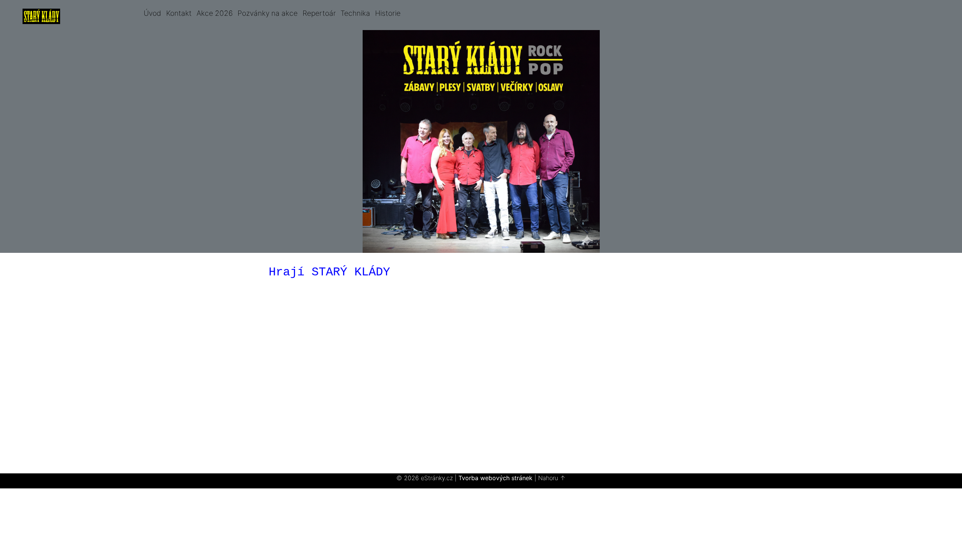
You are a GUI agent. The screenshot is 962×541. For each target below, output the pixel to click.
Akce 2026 (215, 13)
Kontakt (179, 13)
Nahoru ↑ (552, 478)
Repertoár (319, 13)
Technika (355, 13)
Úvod (152, 13)
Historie (388, 13)
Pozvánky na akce (267, 13)
